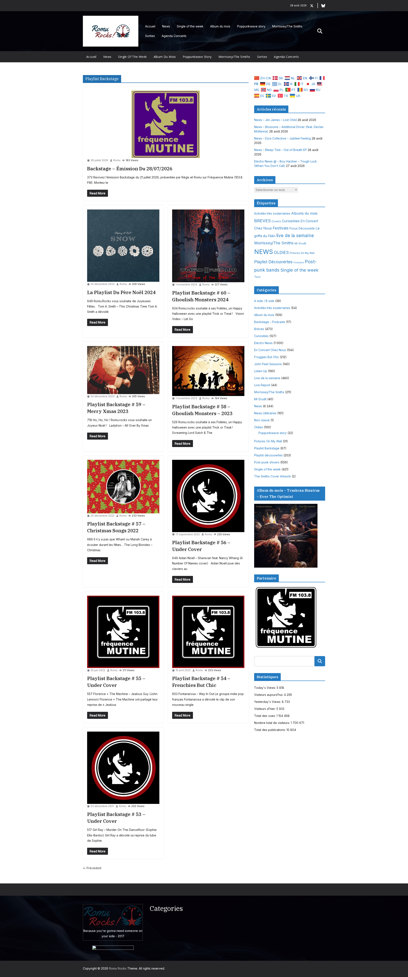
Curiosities (291, 221)
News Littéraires (265, 413)
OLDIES (281, 252)
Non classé (262, 420)
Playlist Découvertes (273, 261)
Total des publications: (270, 730)
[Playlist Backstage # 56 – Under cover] (208, 496)
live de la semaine (295, 235)
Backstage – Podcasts (269, 322)
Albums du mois (304, 213)
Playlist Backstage (266, 448)
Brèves (259, 329)
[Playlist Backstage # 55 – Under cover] (123, 632)
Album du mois (220, 26)
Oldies (258, 427)
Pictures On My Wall (302, 253)
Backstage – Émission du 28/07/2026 (129, 168)
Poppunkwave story (251, 26)
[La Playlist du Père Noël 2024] (123, 245)
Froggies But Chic (266, 357)
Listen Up (260, 371)
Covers (276, 221)
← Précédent (92, 868)
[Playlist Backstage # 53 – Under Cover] (123, 768)
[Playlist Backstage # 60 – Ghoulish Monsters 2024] (208, 245)
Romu (116, 160)
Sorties (150, 36)
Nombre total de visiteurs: (272, 723)
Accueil (150, 26)
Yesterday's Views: (268, 702)
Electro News (263, 343)
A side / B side (264, 301)
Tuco (257, 276)
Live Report (262, 385)
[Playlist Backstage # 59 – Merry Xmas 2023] (123, 370)
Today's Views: (265, 687)
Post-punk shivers (266, 462)
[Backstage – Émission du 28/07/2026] (165, 124)
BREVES (262, 220)
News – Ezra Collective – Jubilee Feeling (282, 138)
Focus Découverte (302, 228)
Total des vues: (265, 716)
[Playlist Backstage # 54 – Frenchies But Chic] (208, 632)
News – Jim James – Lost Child (275, 120)
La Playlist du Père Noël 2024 (121, 292)
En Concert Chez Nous (270, 350)
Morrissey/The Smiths (287, 26)
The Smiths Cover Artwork (272, 476)
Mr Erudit (300, 243)
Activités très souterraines (272, 213)
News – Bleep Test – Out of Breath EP (280, 150)
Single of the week (190, 26)
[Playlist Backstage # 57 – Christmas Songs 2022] (123, 486)
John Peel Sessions (268, 364)
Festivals (281, 228)
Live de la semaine (267, 378)
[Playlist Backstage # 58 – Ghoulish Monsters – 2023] (208, 371)
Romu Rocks (117, 968)
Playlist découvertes (268, 455)
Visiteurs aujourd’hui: (269, 694)
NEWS (263, 251)
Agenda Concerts (174, 36)
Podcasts (298, 262)
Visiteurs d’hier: (265, 709)
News (166, 26)
